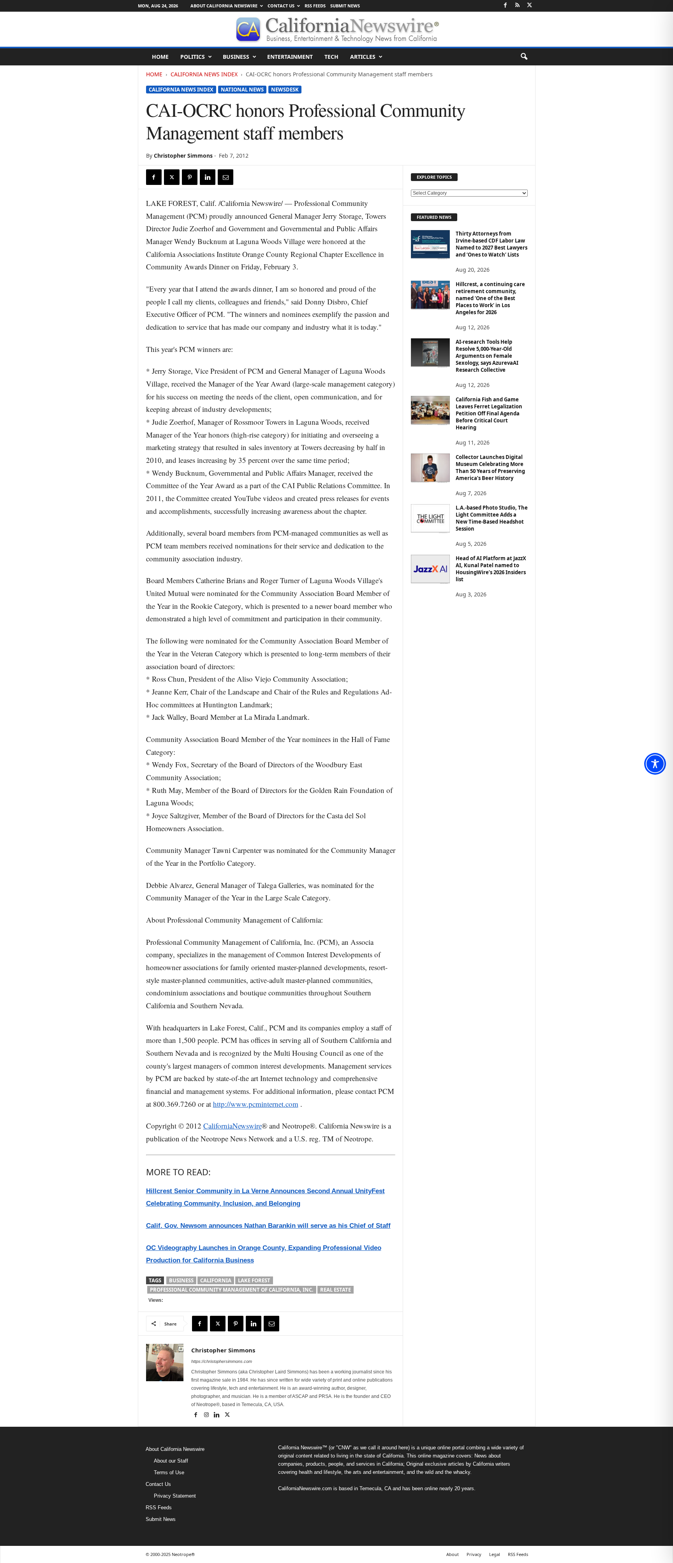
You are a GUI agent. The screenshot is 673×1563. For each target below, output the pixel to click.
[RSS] (517, 5)
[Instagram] (207, 1415)
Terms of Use (169, 1472)
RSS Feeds (315, 6)
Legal (494, 1554)
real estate (335, 1289)
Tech (331, 56)
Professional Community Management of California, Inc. (232, 1289)
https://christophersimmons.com (221, 1361)
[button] (523, 56)
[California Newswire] (336, 29)
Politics (192, 56)
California (215, 1280)
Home (160, 56)
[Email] (225, 177)
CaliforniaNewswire (232, 1125)
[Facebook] (505, 5)
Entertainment (290, 56)
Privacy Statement (175, 1496)
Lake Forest (254, 1280)
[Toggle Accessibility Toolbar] (655, 764)
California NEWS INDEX (204, 74)
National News (242, 89)
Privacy (474, 1554)
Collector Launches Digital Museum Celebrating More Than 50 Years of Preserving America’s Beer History (490, 468)
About (452, 1554)
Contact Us (281, 6)
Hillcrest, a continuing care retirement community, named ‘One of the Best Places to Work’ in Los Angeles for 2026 (490, 298)
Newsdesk (285, 89)
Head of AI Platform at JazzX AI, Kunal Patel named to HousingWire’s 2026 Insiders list (491, 569)
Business (236, 56)
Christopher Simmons (183, 155)
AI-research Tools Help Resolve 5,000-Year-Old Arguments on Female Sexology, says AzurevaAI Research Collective (487, 355)
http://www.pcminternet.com (255, 1104)
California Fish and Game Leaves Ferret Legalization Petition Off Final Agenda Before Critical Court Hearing (489, 413)
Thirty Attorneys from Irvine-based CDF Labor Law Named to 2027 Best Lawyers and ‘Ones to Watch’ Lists (491, 244)
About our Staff (171, 1461)
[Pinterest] (189, 177)
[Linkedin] (207, 177)
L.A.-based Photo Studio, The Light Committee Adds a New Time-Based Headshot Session (492, 518)
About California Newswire (223, 6)
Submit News (345, 6)
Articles (362, 56)
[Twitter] (529, 5)
